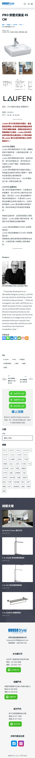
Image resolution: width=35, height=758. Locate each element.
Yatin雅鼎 (11, 459)
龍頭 (4, 491)
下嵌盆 (26, 459)
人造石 (17, 464)
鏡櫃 (4, 486)
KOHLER (5, 455)
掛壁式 (22, 359)
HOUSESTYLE (27, 450)
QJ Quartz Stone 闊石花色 (12, 530)
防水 (9, 486)
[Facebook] (4, 338)
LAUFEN (4, 32)
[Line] (8, 338)
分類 (3, 434)
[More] (26, 338)
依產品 (16, 32)
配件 (23, 482)
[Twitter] (15, 338)
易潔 (16, 363)
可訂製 (24, 464)
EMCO (4, 450)
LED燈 (19, 455)
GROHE (11, 450)
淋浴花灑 (12, 477)
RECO (25, 455)
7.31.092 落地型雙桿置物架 (12, 585)
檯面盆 (24, 468)
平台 (29, 464)
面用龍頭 (16, 486)
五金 (11, 464)
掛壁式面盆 (21, 32)
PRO (8, 32)
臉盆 (24, 363)
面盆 (26, 32)
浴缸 (24, 473)
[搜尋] (25, 4)
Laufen (6, 359)
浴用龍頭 (17, 473)
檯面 (17, 468)
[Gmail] (23, 338)
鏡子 (28, 482)
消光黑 (5, 477)
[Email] (19, 338)
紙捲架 (25, 477)
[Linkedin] (11, 338)
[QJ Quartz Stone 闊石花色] (17, 518)
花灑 (9, 482)
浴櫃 (11, 473)
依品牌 (12, 32)
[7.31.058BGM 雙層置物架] (17, 600)
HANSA (18, 450)
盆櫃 (19, 477)
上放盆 (19, 459)
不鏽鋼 (5, 464)
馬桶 (28, 486)
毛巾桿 (5, 473)
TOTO (4, 459)
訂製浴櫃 (16, 482)
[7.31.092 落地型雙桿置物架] (17, 573)
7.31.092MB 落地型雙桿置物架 (13, 558)
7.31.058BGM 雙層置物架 (11, 613)
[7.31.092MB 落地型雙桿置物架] (17, 546)
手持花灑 (5, 468)
